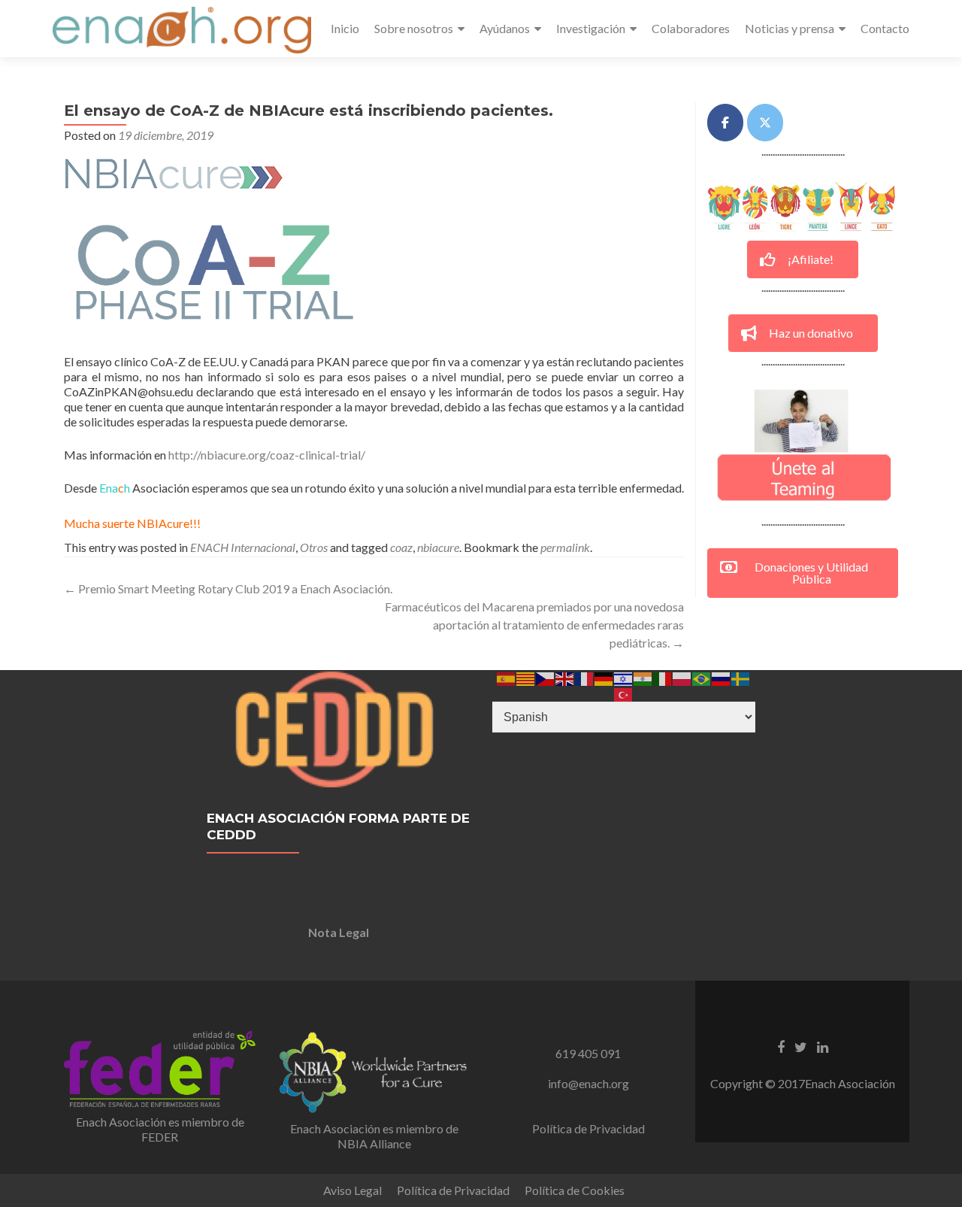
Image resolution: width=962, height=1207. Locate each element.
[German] (604, 677)
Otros (314, 547)
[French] (584, 677)
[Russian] (721, 677)
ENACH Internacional (242, 547)
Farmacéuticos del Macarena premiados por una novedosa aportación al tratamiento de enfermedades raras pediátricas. (534, 624)
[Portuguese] (702, 677)
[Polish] (682, 677)
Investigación (590, 28)
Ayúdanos (504, 28)
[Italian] (663, 677)
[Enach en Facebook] (725, 122)
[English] (565, 677)
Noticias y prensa (789, 28)
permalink (565, 547)
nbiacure (438, 547)
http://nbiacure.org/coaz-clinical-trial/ (266, 454)
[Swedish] (741, 677)
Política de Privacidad (588, 1128)
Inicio (345, 28)
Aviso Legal (352, 1190)
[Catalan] (526, 677)
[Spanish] (506, 677)
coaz (401, 547)
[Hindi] (643, 677)
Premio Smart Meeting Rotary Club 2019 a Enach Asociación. (228, 588)
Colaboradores (691, 28)
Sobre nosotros (413, 28)
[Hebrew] (624, 677)
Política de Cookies (575, 1190)
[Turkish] (624, 693)
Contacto (885, 28)
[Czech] (545, 677)
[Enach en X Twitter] (765, 122)
